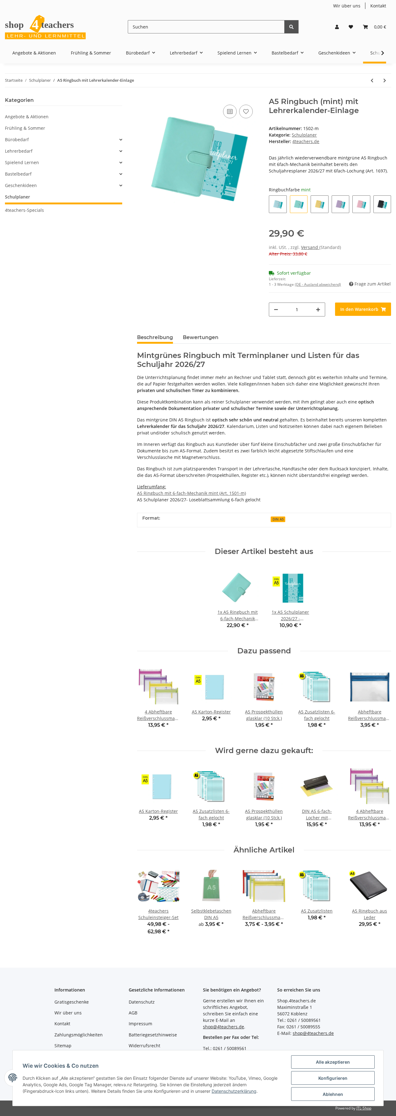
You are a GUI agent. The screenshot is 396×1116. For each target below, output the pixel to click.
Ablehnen (333, 1094)
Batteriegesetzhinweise (153, 1035)
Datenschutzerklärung (234, 1091)
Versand (310, 247)
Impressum (140, 1024)
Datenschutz (142, 1002)
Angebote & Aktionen (27, 117)
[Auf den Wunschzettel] (246, 111)
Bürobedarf (17, 139)
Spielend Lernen (22, 162)
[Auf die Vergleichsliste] (230, 111)
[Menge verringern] (276, 309)
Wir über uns (346, 6)
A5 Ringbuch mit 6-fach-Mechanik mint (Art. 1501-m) (191, 493)
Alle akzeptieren (333, 1062)
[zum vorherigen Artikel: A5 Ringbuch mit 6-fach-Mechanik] (372, 80)
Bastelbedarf (18, 174)
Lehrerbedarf (18, 151)
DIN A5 (278, 519)
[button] (337, 26)
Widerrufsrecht (144, 1045)
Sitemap (62, 1045)
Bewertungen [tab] (200, 337)
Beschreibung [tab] (155, 337)
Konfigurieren (332, 1078)
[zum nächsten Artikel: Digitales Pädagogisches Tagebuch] (384, 80)
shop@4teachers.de (223, 1027)
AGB (133, 1013)
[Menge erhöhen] (318, 309)
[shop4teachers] (46, 26)
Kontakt (378, 6)
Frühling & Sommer (25, 128)
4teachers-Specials (24, 210)
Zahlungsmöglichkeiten (78, 1035)
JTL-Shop (363, 1108)
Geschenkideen (21, 185)
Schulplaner (304, 135)
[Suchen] (291, 26)
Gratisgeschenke (71, 1002)
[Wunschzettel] (351, 26)
